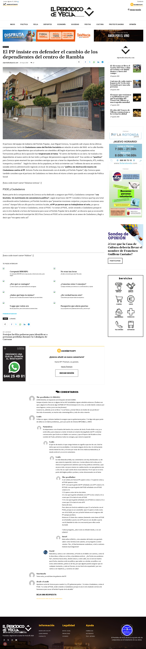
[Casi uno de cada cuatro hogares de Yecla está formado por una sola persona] (137, 84)
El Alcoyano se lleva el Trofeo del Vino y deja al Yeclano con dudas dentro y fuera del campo (120, 69)
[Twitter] (89, 62)
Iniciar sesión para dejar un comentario (49, 598)
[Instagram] (12, 640)
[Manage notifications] (5, 644)
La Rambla (12, 318)
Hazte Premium (66, 367)
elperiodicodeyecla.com (10, 63)
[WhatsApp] (94, 62)
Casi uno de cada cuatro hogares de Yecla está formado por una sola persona (121, 84)
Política (5, 47)
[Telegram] (102, 62)
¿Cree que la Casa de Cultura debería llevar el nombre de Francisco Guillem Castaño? (125, 249)
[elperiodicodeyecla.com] (125, 50)
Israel (64, 537)
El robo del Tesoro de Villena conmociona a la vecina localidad (120, 112)
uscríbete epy (138, 4)
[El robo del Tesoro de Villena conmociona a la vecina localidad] (137, 113)
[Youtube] (16, 640)
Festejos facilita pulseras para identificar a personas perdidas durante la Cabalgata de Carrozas (25, 337)
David (51, 551)
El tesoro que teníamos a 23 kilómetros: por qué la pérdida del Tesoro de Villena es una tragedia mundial (120, 98)
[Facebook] (85, 62)
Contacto (140, 1)
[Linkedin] (98, 62)
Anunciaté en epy (12, 4)
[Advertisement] (54, 238)
